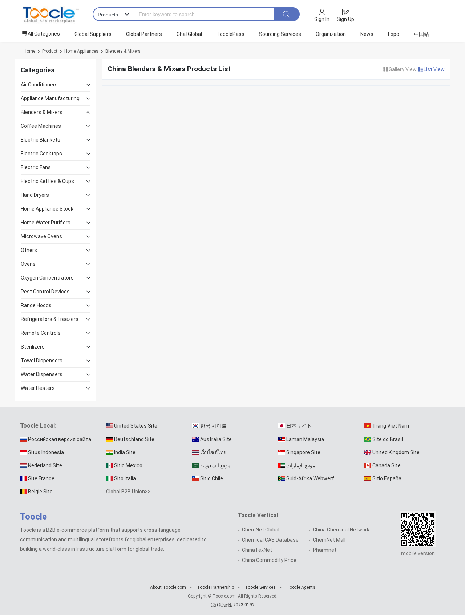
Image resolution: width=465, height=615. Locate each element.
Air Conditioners (39, 84)
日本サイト (299, 426)
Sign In (321, 19)
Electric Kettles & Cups (47, 181)
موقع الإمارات (300, 465)
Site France (41, 478)
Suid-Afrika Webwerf (310, 478)
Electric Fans (36, 167)
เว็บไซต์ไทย (213, 452)
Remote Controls (41, 333)
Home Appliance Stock (47, 209)
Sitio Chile (211, 478)
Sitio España (386, 478)
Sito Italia (125, 478)
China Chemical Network (341, 530)
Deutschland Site (134, 439)
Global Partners (144, 34)
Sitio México (128, 465)
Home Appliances (81, 51)
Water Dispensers (41, 374)
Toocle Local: (38, 425)
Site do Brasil (387, 439)
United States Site (135, 426)
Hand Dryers (35, 195)
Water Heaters (38, 388)
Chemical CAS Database (270, 540)
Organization (331, 34)
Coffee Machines (41, 126)
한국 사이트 (213, 426)
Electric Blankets (40, 140)
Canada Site (386, 465)
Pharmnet (324, 550)
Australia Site (216, 439)
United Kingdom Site (396, 452)
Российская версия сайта (59, 439)
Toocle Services (260, 587)
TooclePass (230, 34)
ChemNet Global (260, 530)
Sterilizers (33, 347)
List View (434, 69)
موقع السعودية (215, 465)
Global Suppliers (93, 34)
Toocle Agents (301, 587)
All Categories (44, 34)
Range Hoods (36, 305)
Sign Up (345, 19)
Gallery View (403, 69)
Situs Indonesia (46, 452)
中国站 (421, 34)
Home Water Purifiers (45, 222)
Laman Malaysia (305, 439)
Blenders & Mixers (123, 51)
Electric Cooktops (41, 153)
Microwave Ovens (41, 236)
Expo (393, 34)
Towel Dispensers (41, 360)
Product (49, 51)
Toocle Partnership (215, 587)
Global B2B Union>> (128, 491)
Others (29, 250)
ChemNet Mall (329, 540)
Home (29, 51)
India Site (125, 452)
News (366, 34)
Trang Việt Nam (390, 426)
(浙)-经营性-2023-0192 (233, 604)
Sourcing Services (280, 34)
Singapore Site (303, 452)
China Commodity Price (269, 560)
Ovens (28, 264)
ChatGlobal (189, 34)
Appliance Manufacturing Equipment (53, 98)
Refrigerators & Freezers (49, 319)
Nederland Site (45, 465)
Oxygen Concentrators (47, 278)
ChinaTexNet (257, 550)
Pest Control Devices (45, 291)
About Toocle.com (168, 587)
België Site (40, 491)
